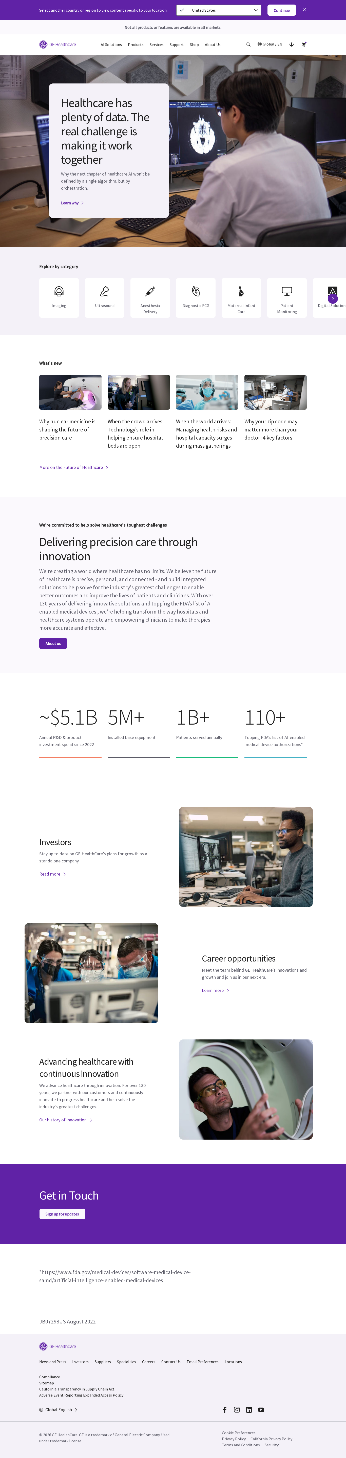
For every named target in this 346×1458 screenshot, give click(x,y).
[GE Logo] (57, 45)
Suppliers (103, 1361)
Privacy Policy (234, 1438)
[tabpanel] (173, 151)
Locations (233, 1361)
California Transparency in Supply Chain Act (76, 1388)
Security (272, 1444)
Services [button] (157, 44)
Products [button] (136, 44)
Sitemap (46, 1382)
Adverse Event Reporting (60, 1395)
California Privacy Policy (271, 1438)
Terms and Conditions (241, 1444)
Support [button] (177, 44)
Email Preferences (203, 1361)
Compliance (49, 1376)
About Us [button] (213, 44)
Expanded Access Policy (103, 1395)
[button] (248, 44)
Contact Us (171, 1361)
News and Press (52, 1361)
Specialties (126, 1361)
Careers (148, 1361)
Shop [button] (194, 44)
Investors (80, 1361)
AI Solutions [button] (111, 44)
